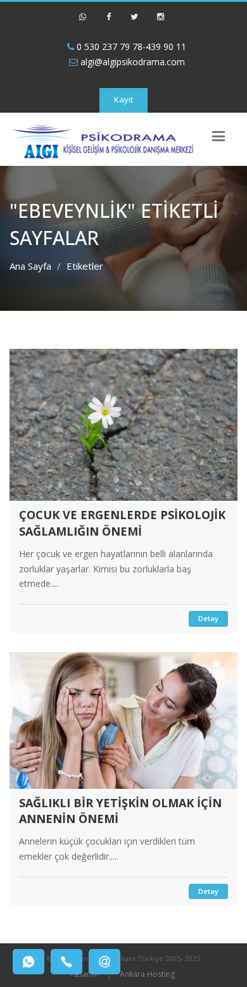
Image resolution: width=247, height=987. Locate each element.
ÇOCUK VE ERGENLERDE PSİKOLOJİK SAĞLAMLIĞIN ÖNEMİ (122, 523)
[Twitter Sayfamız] (134, 22)
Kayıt (123, 99)
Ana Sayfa (30, 266)
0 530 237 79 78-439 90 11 (130, 47)
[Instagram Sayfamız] (160, 22)
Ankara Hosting (147, 974)
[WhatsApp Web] (82, 22)
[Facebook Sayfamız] (108, 22)
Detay (208, 618)
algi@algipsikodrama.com (131, 62)
